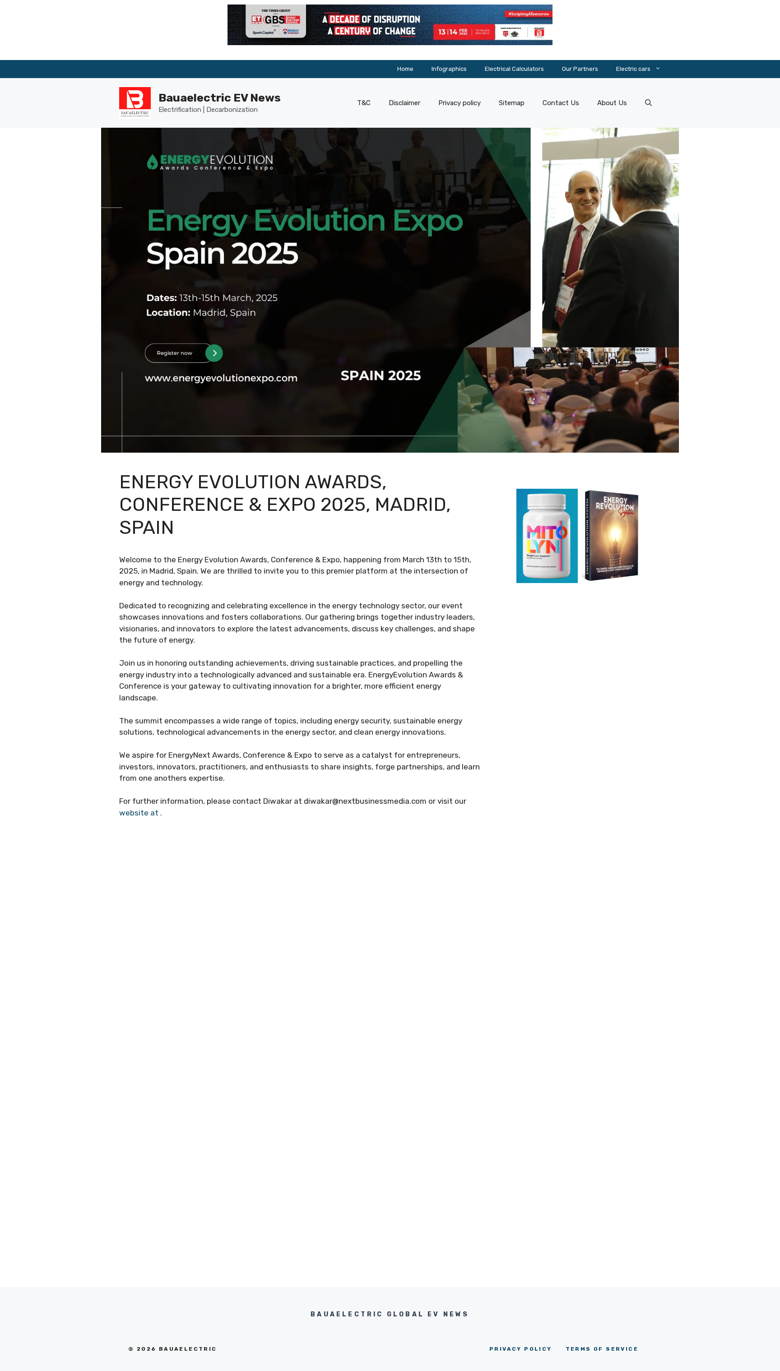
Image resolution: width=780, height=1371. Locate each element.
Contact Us (561, 103)
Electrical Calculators (514, 68)
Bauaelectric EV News (219, 97)
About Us (612, 103)
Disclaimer (404, 103)
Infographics (449, 68)
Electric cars (633, 68)
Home (405, 68)
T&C (364, 103)
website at (139, 812)
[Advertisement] (579, 763)
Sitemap (512, 103)
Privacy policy (459, 103)
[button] (648, 102)
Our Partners (580, 68)
